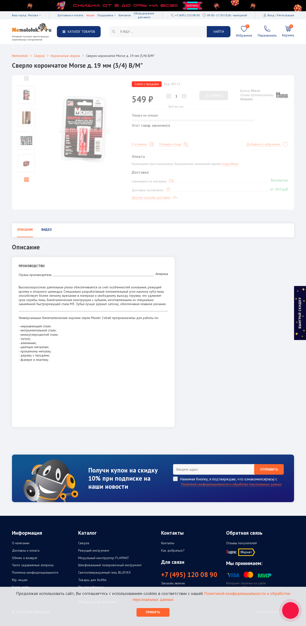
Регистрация (285, 15)
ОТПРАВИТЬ (269, 469)
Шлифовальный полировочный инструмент (110, 565)
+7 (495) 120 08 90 (189, 574)
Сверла (39, 56)
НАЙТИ (218, 32)
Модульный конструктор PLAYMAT (103, 558)
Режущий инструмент (93, 551)
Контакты (125, 15)
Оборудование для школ (144, 15)
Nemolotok (20, 56)
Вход (271, 15)
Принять (153, 612)
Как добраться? (172, 551)
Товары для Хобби (92, 580)
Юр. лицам (19, 580)
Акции (90, 15)
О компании (20, 543)
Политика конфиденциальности (35, 573)
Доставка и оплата (70, 15)
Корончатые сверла (65, 56)
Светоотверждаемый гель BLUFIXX (104, 573)
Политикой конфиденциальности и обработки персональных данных (231, 484)
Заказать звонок (173, 583)
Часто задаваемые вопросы (33, 565)
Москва (33, 15)
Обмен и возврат (25, 558)
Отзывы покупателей (241, 543)
